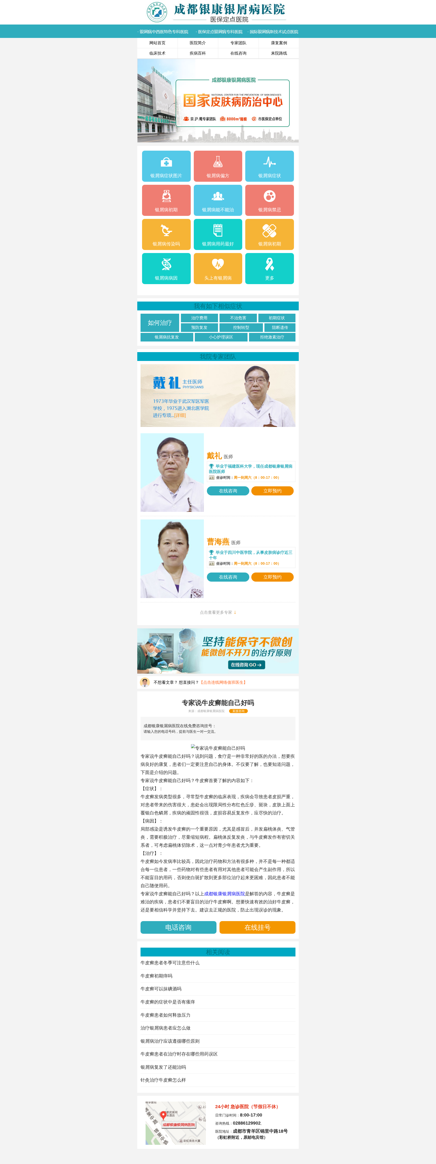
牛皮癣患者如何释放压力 (165, 1015)
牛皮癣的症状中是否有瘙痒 (168, 1002)
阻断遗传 (280, 327)
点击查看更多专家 (218, 612)
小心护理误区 (221, 337)
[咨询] (218, 748)
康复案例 (279, 43)
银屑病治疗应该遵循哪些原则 (170, 1041)
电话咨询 (178, 927)
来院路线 (279, 53)
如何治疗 (160, 322)
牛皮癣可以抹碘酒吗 (161, 988)
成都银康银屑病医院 (211, 711)
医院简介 (198, 43)
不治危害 (238, 318)
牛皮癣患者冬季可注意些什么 (170, 962)
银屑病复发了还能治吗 (163, 1067)
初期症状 (277, 318)
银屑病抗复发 (167, 337)
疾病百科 (198, 53)
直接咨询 (238, 711)
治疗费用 (199, 318)
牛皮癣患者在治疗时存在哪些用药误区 (179, 1054)
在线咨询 (238, 53)
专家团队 (238, 43)
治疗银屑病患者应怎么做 (165, 1028)
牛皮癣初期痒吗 (156, 975)
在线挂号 (257, 927)
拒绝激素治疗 (272, 337)
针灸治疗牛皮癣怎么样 (163, 1080)
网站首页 (157, 43)
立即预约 (272, 490)
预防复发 (199, 327)
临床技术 (157, 53)
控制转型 (241, 327)
